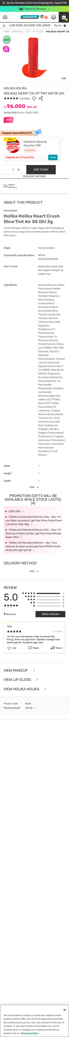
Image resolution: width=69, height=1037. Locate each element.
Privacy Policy (30, 1033)
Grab (53, 157)
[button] (64, 17)
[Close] (65, 1010)
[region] (34, 1021)
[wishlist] (34, 98)
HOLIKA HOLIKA (15, 88)
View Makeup (16, 670)
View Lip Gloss (18, 680)
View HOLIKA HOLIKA (22, 689)
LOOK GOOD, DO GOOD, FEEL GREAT (27, 25)
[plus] (18, 170)
